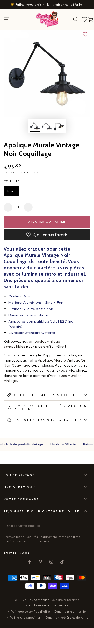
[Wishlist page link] (84, 19)
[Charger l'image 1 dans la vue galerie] (35, 126)
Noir (11, 191)
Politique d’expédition (25, 617)
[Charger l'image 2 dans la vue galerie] (47, 126)
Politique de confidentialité (30, 611)
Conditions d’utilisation (70, 611)
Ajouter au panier (47, 221)
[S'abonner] (87, 526)
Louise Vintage (38, 600)
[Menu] (6, 19)
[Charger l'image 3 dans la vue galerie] (59, 126)
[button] (75, 19)
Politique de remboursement (49, 605)
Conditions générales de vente (66, 617)
